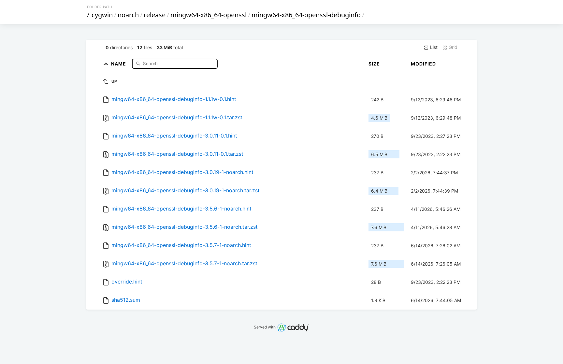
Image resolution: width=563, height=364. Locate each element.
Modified (423, 63)
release (155, 14)
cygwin (102, 14)
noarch (128, 14)
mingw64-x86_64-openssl (208, 14)
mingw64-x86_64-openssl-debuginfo (306, 14)
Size (374, 63)
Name (119, 63)
